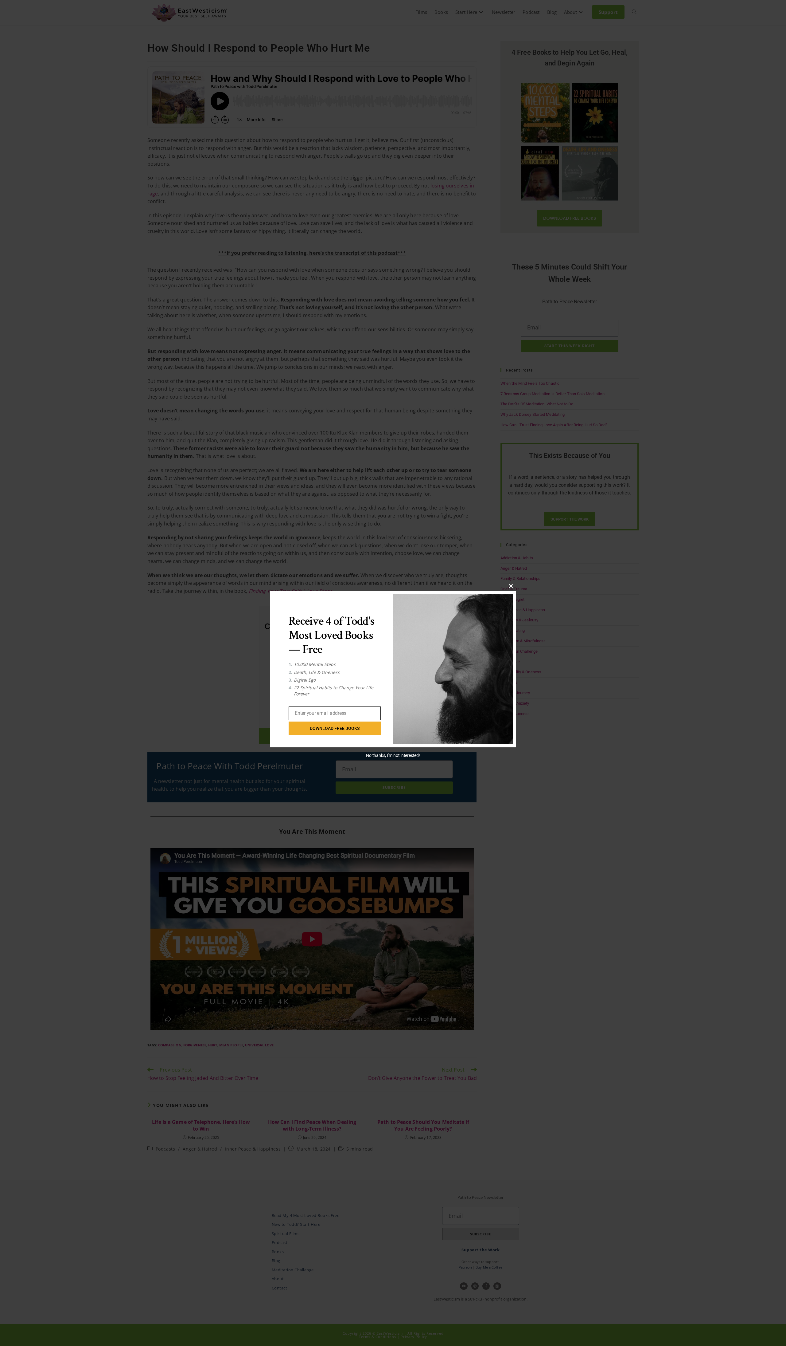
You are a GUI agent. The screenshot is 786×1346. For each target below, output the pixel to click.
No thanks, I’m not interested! (393, 755)
